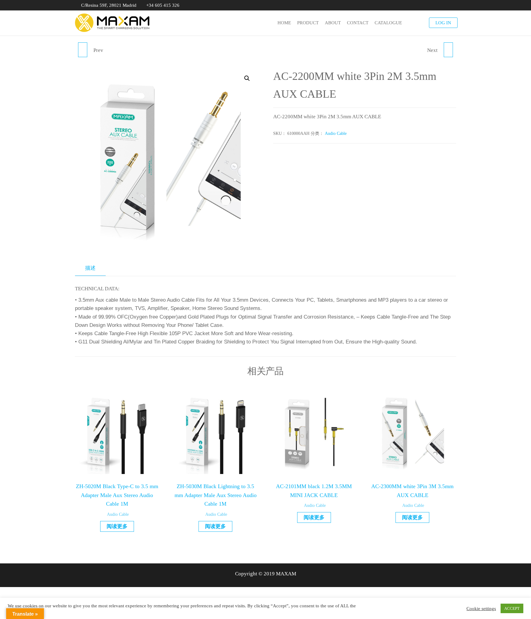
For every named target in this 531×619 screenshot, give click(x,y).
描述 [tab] (90, 268)
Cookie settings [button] (481, 608)
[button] (247, 78)
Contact (357, 22)
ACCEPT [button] (512, 608)
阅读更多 (117, 526)
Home (284, 22)
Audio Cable (336, 133)
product (308, 22)
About (333, 22)
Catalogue (388, 22)
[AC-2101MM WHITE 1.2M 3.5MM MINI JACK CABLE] (82, 49)
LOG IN (443, 22)
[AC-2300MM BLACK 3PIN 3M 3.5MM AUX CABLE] (448, 49)
